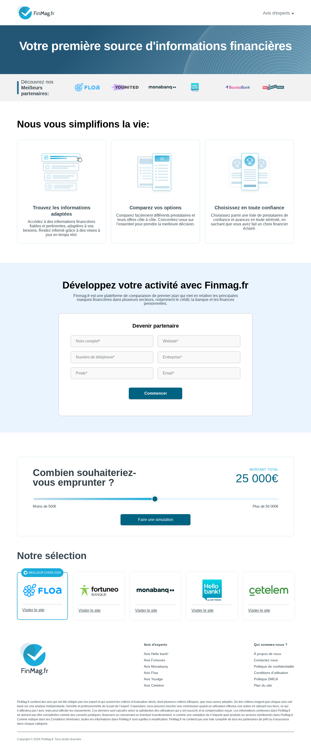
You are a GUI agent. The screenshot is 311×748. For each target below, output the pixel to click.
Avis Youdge (153, 679)
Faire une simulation (155, 520)
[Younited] (125, 87)
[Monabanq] (162, 87)
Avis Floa (151, 673)
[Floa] (87, 87)
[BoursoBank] (237, 87)
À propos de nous (267, 654)
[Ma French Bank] (275, 87)
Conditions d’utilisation (271, 673)
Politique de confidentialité (274, 666)
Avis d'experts (276, 13)
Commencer (155, 393)
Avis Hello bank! (156, 654)
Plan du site (263, 685)
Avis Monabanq (156, 666)
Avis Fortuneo (154, 660)
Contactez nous (266, 660)
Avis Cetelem (154, 685)
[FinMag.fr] (34, 671)
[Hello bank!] (200, 87)
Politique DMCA (266, 679)
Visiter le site (33, 610)
